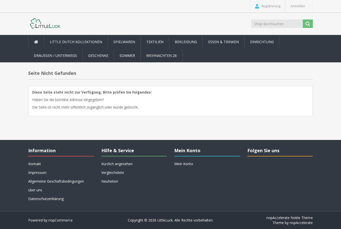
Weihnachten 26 (161, 55)
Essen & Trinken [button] (223, 41)
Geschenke (98, 55)
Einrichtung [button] (262, 41)
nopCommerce (60, 220)
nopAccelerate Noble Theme (289, 217)
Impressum (37, 172)
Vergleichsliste (112, 172)
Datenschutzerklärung (46, 198)
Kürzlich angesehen (117, 163)
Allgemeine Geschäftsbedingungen (56, 181)
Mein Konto (183, 163)
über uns (35, 190)
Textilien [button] (155, 41)
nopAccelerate (301, 222)
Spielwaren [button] (124, 41)
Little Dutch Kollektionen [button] (76, 41)
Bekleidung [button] (186, 41)
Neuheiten (109, 181)
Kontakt (34, 163)
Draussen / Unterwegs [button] (55, 55)
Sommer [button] (127, 55)
